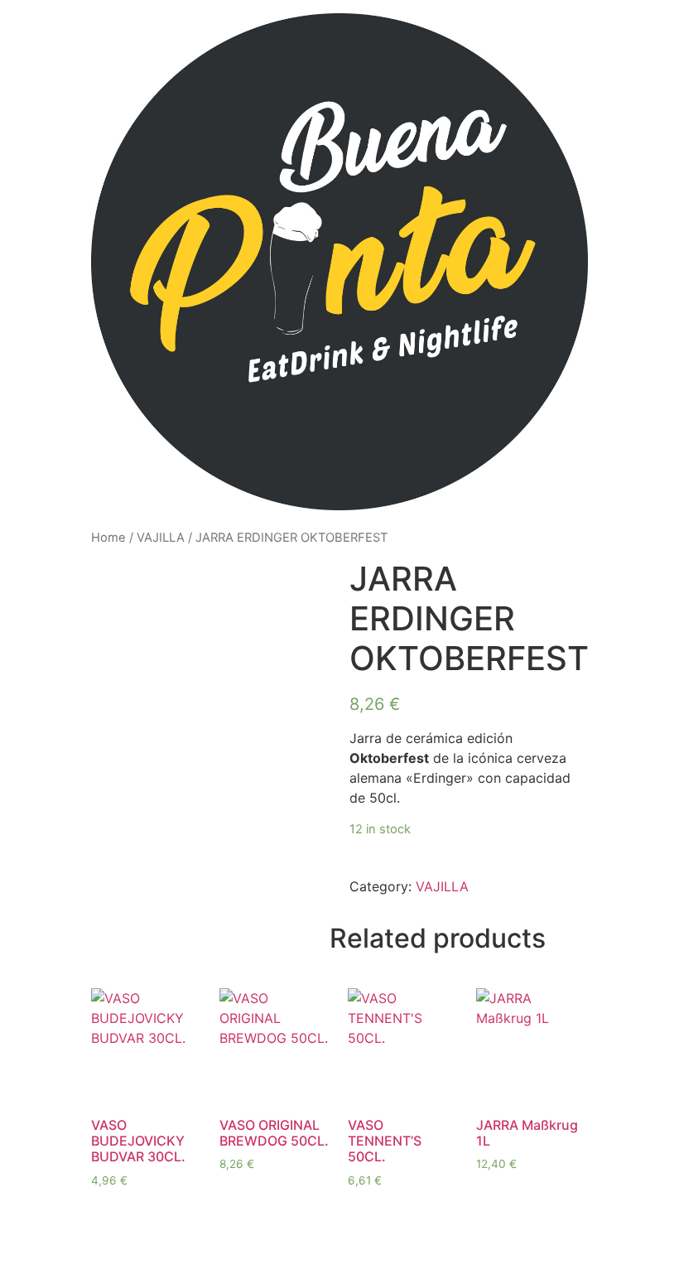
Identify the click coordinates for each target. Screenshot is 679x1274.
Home (108, 537)
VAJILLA (161, 537)
